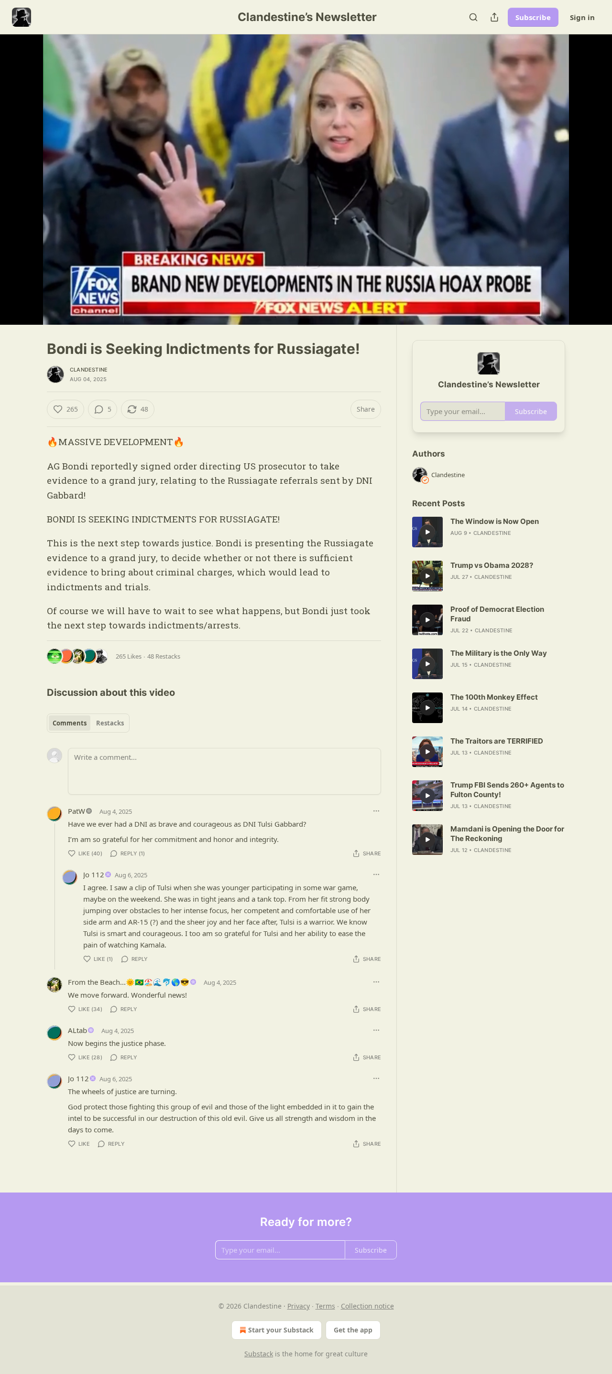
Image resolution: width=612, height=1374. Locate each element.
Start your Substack (281, 1329)
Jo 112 (93, 874)
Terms (325, 1305)
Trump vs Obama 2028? (491, 565)
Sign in (582, 17)
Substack (258, 1353)
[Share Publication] (494, 17)
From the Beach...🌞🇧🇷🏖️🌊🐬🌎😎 (128, 982)
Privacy (298, 1305)
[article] (488, 532)
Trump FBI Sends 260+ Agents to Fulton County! (507, 789)
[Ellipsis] (376, 811)
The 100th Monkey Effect (494, 697)
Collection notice (367, 1305)
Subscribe (533, 17)
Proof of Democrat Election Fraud (497, 614)
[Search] (473, 17)
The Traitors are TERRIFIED (496, 741)
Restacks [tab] (110, 723)
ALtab (77, 1030)
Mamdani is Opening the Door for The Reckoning (507, 833)
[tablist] (88, 723)
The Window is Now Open (494, 521)
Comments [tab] (70, 723)
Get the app (353, 1329)
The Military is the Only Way (498, 653)
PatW (76, 811)
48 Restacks (163, 656)
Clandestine (89, 369)
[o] (427, 532)
